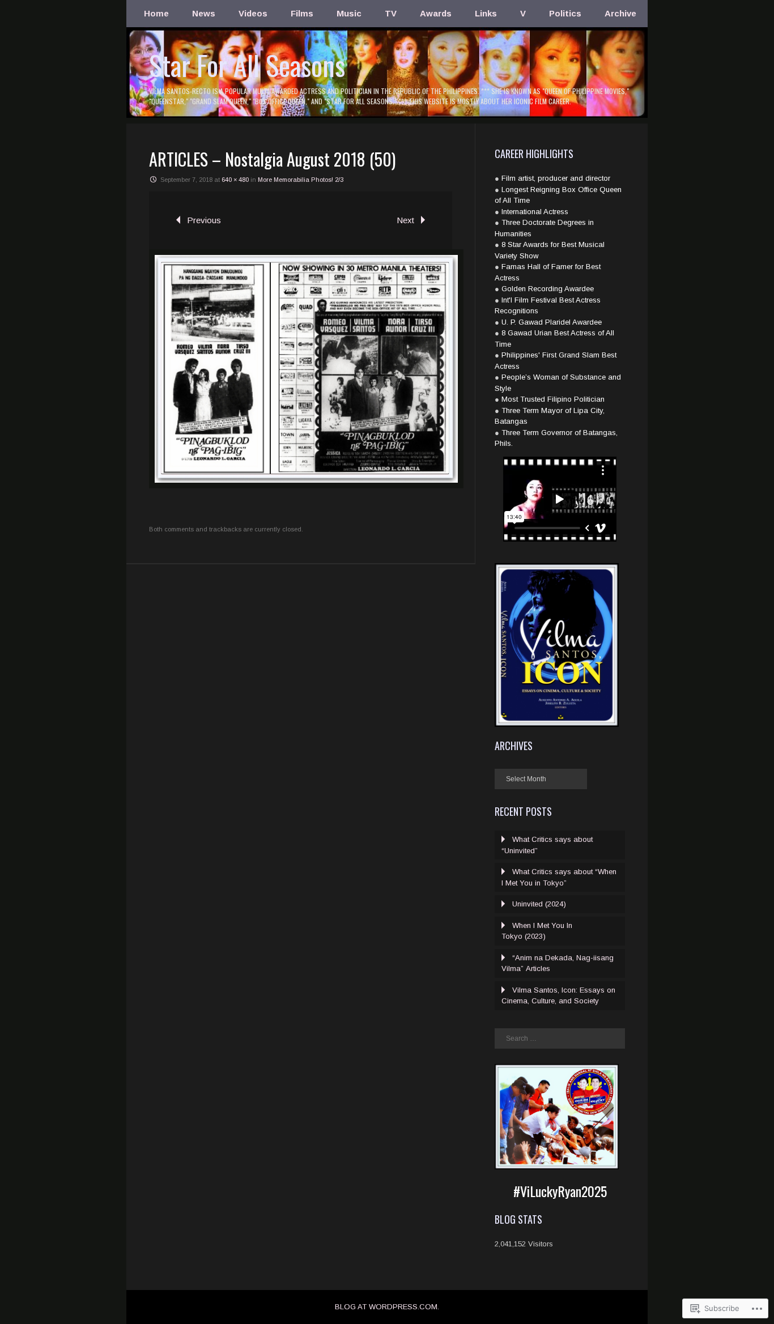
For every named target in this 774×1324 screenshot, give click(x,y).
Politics (565, 13)
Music (349, 13)
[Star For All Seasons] (387, 116)
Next (405, 220)
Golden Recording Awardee (547, 288)
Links (486, 13)
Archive (620, 13)
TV (391, 13)
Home (156, 13)
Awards (436, 13)
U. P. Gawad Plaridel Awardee (551, 322)
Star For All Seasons (247, 65)
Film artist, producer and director (555, 178)
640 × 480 (235, 179)
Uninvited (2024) (539, 904)
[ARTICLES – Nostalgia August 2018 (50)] (306, 485)
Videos (253, 13)
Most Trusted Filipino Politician (553, 399)
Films (302, 13)
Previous (204, 220)
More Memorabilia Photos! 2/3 (300, 179)
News (203, 13)
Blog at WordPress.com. (387, 1306)
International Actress (534, 211)
